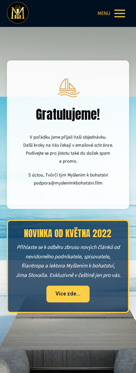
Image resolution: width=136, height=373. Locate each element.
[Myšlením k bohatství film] (18, 13)
